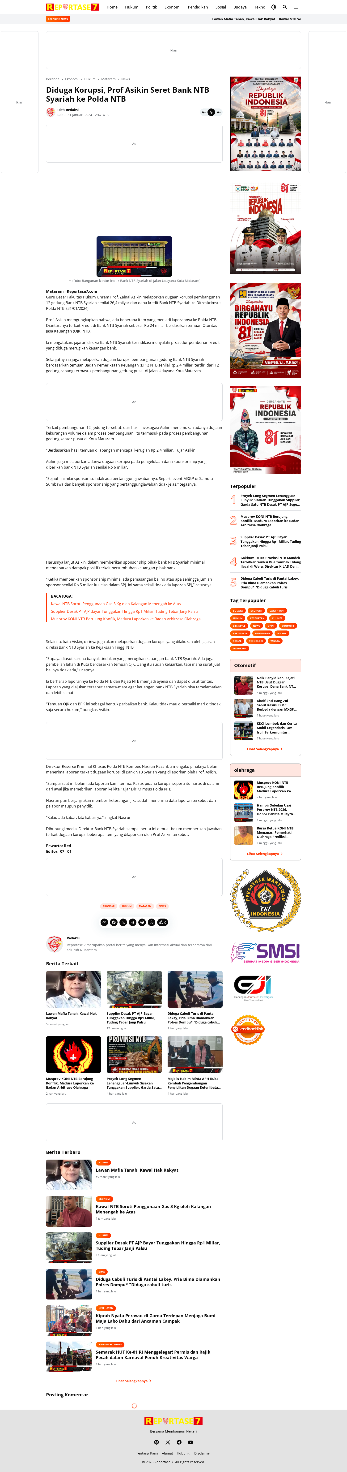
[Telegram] (132, 922)
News (162, 906)
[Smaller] (203, 112)
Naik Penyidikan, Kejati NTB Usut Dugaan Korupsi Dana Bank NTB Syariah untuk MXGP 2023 (276, 682)
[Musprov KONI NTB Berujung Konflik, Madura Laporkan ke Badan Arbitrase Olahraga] (73, 1054)
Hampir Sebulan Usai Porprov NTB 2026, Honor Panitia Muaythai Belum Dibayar (276, 809)
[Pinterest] (142, 922)
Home (112, 7)
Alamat (167, 1453)
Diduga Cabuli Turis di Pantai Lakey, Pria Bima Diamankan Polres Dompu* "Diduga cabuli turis (192, 1017)
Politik (151, 7)
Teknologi (263, 7)
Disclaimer (202, 1453)
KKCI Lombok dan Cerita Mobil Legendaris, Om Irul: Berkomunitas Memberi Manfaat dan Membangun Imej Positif (277, 727)
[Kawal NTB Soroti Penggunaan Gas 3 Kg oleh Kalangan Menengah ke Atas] (69, 1211)
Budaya (240, 7)
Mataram (145, 906)
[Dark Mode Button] (273, 7)
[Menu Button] (296, 7)
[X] (123, 922)
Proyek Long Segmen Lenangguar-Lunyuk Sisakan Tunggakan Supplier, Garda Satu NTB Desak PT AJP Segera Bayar (133, 1083)
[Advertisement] (134, 199)
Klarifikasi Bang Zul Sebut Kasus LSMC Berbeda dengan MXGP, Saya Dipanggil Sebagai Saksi (276, 705)
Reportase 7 (163, 1462)
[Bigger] (219, 112)
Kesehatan (106, 1308)
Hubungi (183, 1453)
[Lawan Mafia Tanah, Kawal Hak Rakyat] (73, 989)
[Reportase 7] (72, 7)
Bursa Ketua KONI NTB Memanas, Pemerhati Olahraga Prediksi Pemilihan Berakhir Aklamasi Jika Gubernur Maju (276, 832)
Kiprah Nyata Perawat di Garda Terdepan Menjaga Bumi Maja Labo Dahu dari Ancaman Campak (156, 1318)
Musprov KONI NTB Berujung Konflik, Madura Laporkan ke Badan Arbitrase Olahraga (126, 619)
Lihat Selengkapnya (132, 1381)
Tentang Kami (147, 1453)
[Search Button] (285, 7)
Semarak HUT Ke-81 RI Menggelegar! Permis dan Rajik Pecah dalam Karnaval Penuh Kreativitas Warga (153, 1354)
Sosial (221, 7)
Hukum (131, 7)
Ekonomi (172, 7)
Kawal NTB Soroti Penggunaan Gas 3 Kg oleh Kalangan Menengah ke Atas (116, 603)
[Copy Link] (104, 922)
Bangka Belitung (110, 1344)
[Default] (211, 112)
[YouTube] (190, 1442)
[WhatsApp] (151, 922)
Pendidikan (198, 7)
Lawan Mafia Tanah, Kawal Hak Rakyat (207, 19)
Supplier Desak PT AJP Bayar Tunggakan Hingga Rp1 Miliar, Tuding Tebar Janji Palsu (124, 611)
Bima (102, 1271)
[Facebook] (114, 922)
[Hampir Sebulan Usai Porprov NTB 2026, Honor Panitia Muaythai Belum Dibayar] (243, 812)
